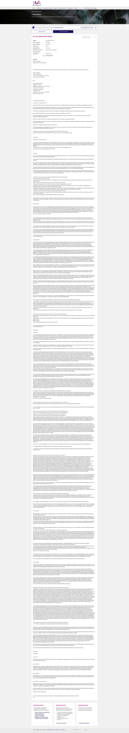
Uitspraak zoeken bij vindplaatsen (41, 718)
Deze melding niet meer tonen (87, 27)
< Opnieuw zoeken (41, 31)
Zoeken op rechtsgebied (39, 715)
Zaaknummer (35, 46)
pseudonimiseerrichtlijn (58, 27)
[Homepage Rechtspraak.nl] (36, 3)
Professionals (70, 8)
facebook (90, 729)
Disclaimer (63, 729)
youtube (95, 729)
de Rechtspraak (62, 8)
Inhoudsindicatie (36, 51)
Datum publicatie (36, 44)
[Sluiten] (95, 27)
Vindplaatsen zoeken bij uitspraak (41, 717)
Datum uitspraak (36, 42)
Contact (75, 8)
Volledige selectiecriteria (61, 723)
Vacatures (56, 729)
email (82, 729)
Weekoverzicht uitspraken (84, 723)
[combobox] (89, 37)
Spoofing (53, 729)
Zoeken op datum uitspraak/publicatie (42, 712)
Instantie (34, 40)
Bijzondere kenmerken (37, 49)
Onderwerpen (39, 8)
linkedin (93, 729)
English (35, 729)
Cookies (44, 729)
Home (34, 8)
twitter (88, 729)
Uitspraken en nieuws (47, 8)
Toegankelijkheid (48, 729)
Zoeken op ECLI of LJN (39, 714)
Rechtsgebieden (36, 48)
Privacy (41, 729)
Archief (60, 729)
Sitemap (38, 729)
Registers (56, 8)
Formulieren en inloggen (91, 8)
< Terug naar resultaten (63, 31)
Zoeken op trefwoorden (39, 713)
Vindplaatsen (35, 53)
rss (80, 729)
